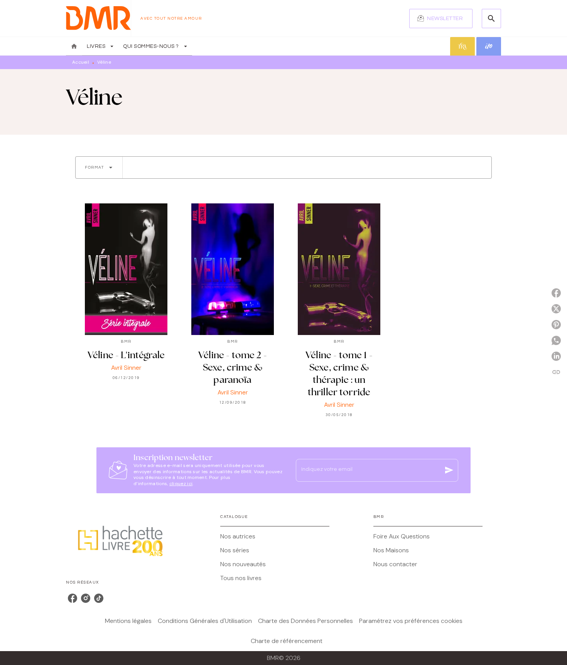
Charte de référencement (286, 641)
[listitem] (72, 598)
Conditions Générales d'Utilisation (205, 621)
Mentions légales (128, 621)
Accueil (80, 62)
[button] (440, 18)
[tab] (74, 46)
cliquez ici (180, 484)
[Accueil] (98, 18)
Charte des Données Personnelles (305, 621)
